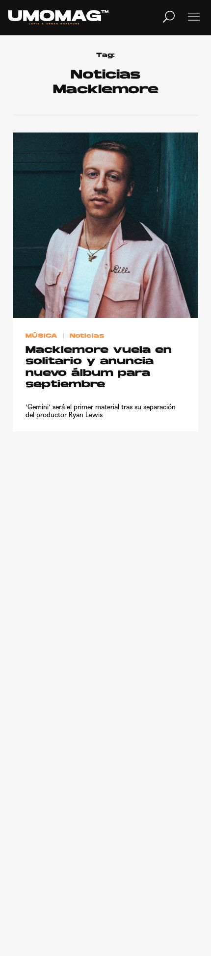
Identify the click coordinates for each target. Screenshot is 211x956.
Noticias (87, 336)
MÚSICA (41, 336)
